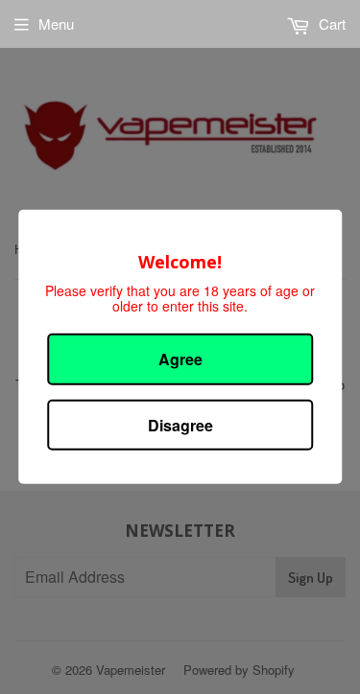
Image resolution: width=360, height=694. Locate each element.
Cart (330, 23)
